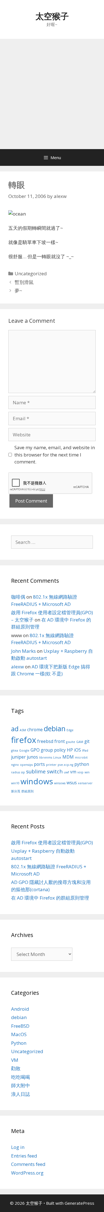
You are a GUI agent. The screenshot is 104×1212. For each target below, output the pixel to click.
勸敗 (16, 1068)
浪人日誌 (20, 1094)
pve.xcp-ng (65, 765)
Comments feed (28, 1164)
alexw (17, 666)
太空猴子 (52, 16)
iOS (77, 750)
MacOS (19, 1034)
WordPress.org (27, 1173)
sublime (36, 771)
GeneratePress (79, 1203)
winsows (59, 783)
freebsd (45, 741)
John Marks (23, 651)
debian (54, 728)
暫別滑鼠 (24, 282)
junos (32, 757)
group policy (53, 750)
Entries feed (24, 1156)
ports (39, 764)
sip (23, 772)
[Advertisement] (52, 94)
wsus (72, 783)
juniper (18, 757)
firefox (23, 739)
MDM (68, 757)
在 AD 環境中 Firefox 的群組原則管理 (50, 898)
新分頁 (15, 791)
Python (18, 1043)
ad (15, 728)
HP (70, 750)
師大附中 (20, 1085)
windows (37, 781)
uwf (66, 772)
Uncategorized (31, 273)
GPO (35, 750)
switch (55, 771)
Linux (57, 757)
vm (73, 772)
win (87, 772)
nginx (15, 765)
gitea (14, 750)
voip (80, 772)
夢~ (18, 290)
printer (51, 765)
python (81, 764)
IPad (85, 750)
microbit (81, 757)
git (87, 741)
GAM (79, 742)
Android (20, 1009)
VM (14, 1060)
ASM (23, 730)
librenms (45, 757)
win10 (15, 783)
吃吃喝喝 (20, 1077)
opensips (26, 765)
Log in (17, 1147)
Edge (70, 730)
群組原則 (27, 791)
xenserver (85, 783)
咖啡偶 (18, 597)
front (59, 741)
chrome (35, 729)
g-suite (70, 742)
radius (15, 772)
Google (24, 750)
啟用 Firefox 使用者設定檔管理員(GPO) (52, 842)
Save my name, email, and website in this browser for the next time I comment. (54, 454)
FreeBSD (20, 1026)
